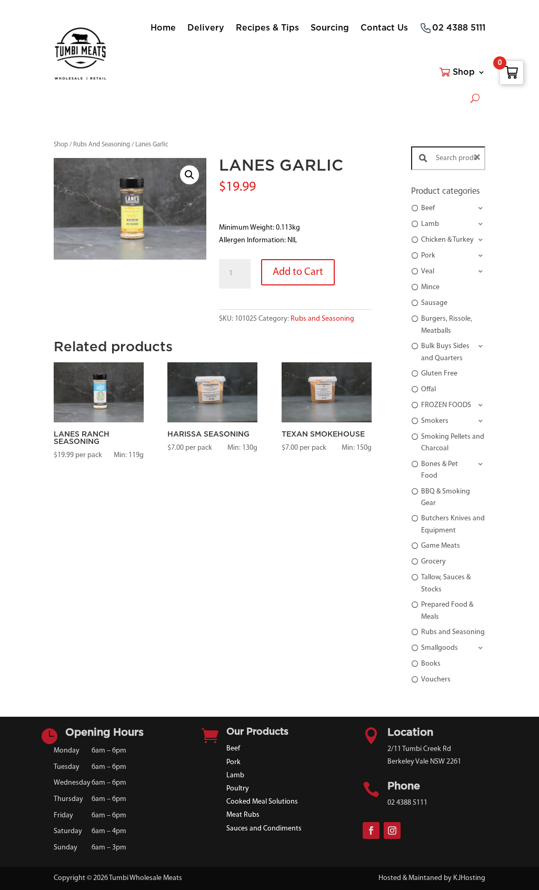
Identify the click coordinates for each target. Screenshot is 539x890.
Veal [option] (427, 271)
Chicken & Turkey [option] (447, 240)
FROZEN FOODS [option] (446, 405)
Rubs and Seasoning (322, 319)
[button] (189, 174)
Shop (464, 72)
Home (163, 28)
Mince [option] (430, 287)
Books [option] (431, 664)
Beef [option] (428, 208)
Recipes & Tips (267, 28)
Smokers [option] (434, 421)
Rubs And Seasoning (101, 144)
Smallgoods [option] (439, 648)
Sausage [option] (434, 303)
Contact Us (384, 28)
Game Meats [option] (440, 546)
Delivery (205, 28)
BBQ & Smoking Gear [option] (445, 497)
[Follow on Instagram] (392, 830)
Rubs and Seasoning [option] (453, 632)
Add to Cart (298, 272)
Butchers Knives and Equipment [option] (453, 524)
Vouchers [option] (436, 680)
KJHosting (469, 878)
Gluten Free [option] (439, 374)
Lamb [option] (430, 224)
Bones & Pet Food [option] (439, 470)
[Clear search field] (478, 158)
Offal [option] (428, 389)
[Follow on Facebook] (371, 830)
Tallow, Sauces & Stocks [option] (446, 583)
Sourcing (330, 28)
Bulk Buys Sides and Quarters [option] (445, 352)
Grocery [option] (433, 562)
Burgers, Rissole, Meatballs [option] (446, 324)
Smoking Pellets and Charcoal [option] (452, 442)
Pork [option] (428, 256)
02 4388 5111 (458, 28)
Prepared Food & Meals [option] (447, 610)
